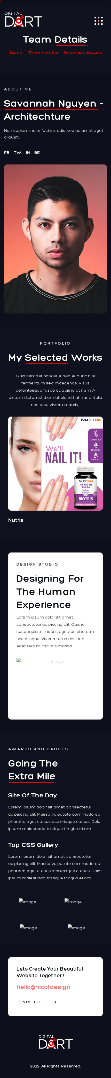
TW (17, 152)
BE (37, 152)
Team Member (43, 52)
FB (7, 152)
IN (28, 152)
